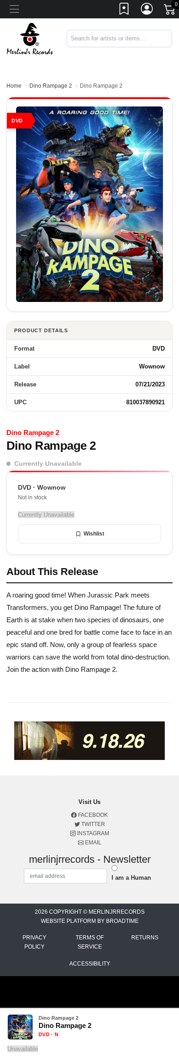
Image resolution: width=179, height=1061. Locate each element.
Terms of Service (90, 942)
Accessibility (89, 963)
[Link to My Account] (147, 10)
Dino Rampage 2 (50, 86)
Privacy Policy (34, 942)
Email (92, 842)
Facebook (92, 815)
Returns (144, 937)
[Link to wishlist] (124, 10)
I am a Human (131, 877)
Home (14, 86)
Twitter (92, 824)
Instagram (92, 833)
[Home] (30, 38)
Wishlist (94, 533)
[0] (170, 11)
